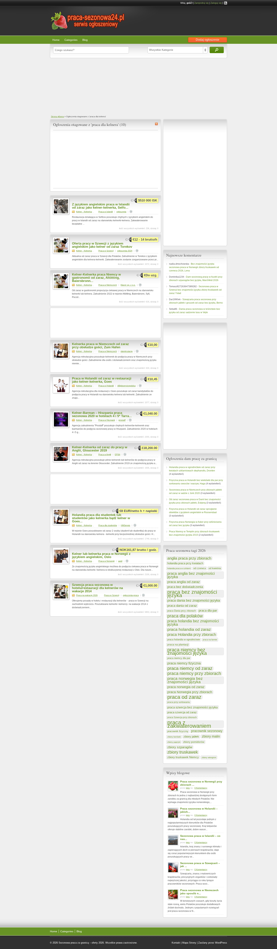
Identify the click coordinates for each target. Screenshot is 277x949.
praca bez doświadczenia (185, 587)
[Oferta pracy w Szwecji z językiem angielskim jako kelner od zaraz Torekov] (61, 252)
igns (188, 788)
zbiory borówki (174, 737)
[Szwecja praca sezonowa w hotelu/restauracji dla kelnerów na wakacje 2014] (61, 599)
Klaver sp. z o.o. (128, 285)
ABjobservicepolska (126, 386)
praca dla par (208, 610)
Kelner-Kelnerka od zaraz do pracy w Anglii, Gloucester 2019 (99, 448)
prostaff (122, 420)
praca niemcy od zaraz (189, 668)
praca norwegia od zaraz (185, 687)
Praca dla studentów (107, 525)
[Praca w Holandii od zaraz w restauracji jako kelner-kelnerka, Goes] (61, 392)
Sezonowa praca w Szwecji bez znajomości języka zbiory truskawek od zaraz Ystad (195, 290)
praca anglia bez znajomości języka (191, 575)
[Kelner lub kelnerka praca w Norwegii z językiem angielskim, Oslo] (61, 563)
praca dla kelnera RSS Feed (156, 123)
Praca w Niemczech (107, 285)
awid (120, 561)
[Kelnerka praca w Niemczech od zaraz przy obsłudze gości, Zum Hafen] (61, 358)
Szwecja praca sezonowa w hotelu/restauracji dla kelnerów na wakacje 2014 (97, 588)
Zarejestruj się (201, 3)
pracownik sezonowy (206, 731)
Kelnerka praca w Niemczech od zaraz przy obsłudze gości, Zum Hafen (100, 345)
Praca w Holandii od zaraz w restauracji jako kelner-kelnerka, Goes (101, 380)
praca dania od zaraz (182, 605)
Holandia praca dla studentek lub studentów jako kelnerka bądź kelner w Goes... (101, 518)
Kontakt (176, 942)
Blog (85, 39)
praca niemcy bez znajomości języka (187, 651)
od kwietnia (215, 568)
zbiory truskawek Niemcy (183, 757)
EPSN (117, 454)
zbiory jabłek (191, 736)
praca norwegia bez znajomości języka (185, 680)
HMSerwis (125, 525)
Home (56, 39)
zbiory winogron (209, 757)
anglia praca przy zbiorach (189, 558)
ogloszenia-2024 (124, 251)
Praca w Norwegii (106, 561)
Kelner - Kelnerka (84, 212)
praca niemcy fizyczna (184, 663)
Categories (70, 39)
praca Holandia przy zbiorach (191, 634)
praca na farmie (210, 639)
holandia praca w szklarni (179, 568)
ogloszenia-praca (131, 595)
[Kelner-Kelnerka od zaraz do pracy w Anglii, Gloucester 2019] (61, 461)
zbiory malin (211, 736)
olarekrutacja (126, 351)
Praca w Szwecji (105, 251)
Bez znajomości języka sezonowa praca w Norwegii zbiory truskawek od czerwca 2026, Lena (194, 267)
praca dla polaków (185, 616)
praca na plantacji (177, 644)
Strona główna (57, 116)
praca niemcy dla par (178, 658)
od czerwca (199, 568)
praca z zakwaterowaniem (189, 724)
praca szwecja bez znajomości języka (192, 707)
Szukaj (217, 50)
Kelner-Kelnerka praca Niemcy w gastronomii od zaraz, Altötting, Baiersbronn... (96, 278)
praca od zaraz (184, 697)
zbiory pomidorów (193, 741)
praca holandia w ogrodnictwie (183, 639)
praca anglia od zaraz (183, 582)
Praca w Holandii (106, 386)
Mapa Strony (189, 942)
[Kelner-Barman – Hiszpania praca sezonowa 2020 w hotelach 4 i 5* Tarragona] (61, 427)
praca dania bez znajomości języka (193, 600)
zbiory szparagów (179, 747)
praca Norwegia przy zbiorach (189, 692)
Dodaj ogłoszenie (207, 39)
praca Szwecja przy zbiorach (182, 717)
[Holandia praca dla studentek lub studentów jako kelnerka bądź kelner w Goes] (61, 524)
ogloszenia (121, 212)
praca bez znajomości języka (192, 594)
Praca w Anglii (104, 454)
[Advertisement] (138, 86)
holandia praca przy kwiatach (185, 563)
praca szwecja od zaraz (182, 712)
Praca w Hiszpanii (106, 420)
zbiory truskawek (182, 752)
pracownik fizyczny (177, 731)
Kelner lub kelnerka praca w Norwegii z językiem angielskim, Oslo (101, 555)
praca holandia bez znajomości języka (193, 622)
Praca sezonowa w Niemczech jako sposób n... (199, 892)
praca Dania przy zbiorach (181, 611)
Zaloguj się (216, 3)
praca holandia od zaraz (189, 629)
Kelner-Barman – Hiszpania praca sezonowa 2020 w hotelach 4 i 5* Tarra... (102, 414)
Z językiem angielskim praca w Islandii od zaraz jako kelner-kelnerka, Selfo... (101, 206)
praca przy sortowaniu (178, 702)
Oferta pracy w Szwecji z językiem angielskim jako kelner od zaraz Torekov (102, 245)
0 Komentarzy (200, 788)
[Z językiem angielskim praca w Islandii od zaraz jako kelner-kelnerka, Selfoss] (61, 213)
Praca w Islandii (105, 212)
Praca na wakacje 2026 (87, 595)
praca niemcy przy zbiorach (194, 673)
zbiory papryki (173, 742)
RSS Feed (225, 3)
